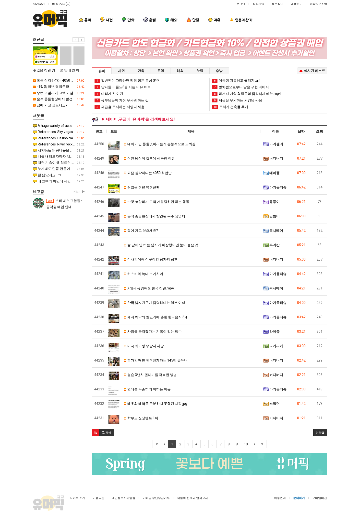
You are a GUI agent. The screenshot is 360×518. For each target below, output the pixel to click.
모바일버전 (319, 498)
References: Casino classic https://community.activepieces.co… (60, 138)
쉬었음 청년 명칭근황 (60, 86)
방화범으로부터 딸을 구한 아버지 (241, 87)
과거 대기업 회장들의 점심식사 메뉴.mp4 (247, 94)
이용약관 (98, 498)
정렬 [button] (321, 432)
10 (246, 444)
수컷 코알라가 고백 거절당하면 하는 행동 (60, 93)
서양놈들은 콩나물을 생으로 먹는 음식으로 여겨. (60, 150)
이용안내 (280, 498)
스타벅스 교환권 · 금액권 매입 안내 (64, 204)
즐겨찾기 (39, 4)
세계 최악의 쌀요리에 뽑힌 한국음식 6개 (157, 317)
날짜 (301, 131)
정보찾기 (277, 4)
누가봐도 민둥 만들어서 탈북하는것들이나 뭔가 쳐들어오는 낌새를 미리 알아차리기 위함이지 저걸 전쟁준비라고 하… (60, 169)
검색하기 (296, 4)
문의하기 (299, 498)
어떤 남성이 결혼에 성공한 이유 (151, 158)
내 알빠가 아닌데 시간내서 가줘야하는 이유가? (60, 181)
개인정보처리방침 (123, 498)
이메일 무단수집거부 (156, 498)
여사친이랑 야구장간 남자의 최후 (152, 259)
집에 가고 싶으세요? (60, 105)
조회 (319, 131)
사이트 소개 (77, 498)
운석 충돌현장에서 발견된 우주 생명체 (60, 99)
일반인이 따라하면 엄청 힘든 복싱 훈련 (128, 80)
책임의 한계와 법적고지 (192, 498)
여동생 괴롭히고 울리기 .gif (237, 80)
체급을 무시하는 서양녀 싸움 (120, 107)
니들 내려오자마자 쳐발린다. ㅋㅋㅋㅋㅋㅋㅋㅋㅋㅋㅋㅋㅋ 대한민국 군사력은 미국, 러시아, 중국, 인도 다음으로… (60, 156)
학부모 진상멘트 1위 (142, 418)
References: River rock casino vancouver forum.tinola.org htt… (60, 144)
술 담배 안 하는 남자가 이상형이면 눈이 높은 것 (162, 245)
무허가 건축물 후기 (231, 107)
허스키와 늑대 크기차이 (145, 274)
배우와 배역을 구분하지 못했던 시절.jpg (157, 404)
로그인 (240, 4)
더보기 (77, 191)
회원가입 (258, 4)
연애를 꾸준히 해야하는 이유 (149, 389)
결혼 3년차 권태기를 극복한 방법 (152, 375)
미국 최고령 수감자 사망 (145, 346)
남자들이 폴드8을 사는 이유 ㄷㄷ (123, 87)
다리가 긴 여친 (109, 94)
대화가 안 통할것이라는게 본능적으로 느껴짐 (161, 144)
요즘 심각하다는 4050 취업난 (60, 80)
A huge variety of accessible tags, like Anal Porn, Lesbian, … (60, 126)
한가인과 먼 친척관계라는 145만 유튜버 (157, 360)
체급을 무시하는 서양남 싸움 (238, 100)
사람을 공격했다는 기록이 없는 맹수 (154, 331)
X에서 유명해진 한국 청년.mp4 (150, 288)
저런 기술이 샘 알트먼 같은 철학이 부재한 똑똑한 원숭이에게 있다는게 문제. (60, 163)
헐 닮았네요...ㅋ (60, 175)
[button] (95, 432)
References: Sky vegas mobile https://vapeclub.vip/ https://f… (60, 132)
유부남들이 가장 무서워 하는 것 (122, 100)
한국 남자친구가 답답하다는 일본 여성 (156, 303)
